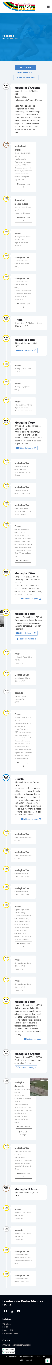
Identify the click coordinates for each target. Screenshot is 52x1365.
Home (4, 38)
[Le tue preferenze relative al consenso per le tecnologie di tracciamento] (47, 1360)
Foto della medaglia (27, 639)
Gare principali (25, 72)
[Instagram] (12, 1311)
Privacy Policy (9, 1349)
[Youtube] (19, 1311)
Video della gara (24, 184)
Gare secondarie (26, 77)
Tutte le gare (25, 67)
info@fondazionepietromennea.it (16, 1345)
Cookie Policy (9, 1352)
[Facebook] (5, 1311)
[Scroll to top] (49, 1356)
